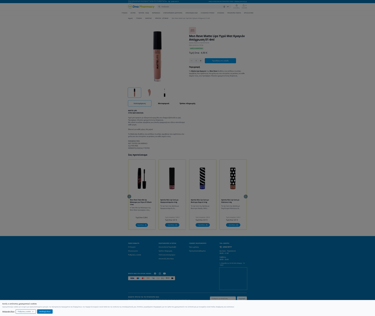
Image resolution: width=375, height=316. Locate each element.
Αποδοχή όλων (44, 311)
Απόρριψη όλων (8, 311)
